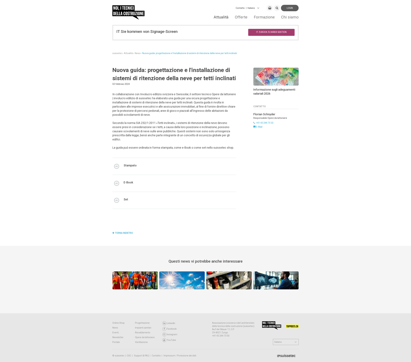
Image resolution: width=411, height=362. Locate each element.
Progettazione (142, 323)
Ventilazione (141, 342)
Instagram (172, 334)
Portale (116, 342)
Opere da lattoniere (145, 337)
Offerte (241, 17)
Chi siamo (290, 17)
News (115, 327)
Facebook (172, 329)
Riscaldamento (142, 332)
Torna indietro (124, 233)
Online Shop (118, 323)
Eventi (115, 332)
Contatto (240, 8)
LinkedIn (171, 323)
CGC (129, 355)
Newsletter (117, 337)
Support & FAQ (141, 355)
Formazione (264, 17)
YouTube (171, 340)
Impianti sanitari (143, 327)
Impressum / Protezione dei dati (180, 355)
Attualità (221, 17)
